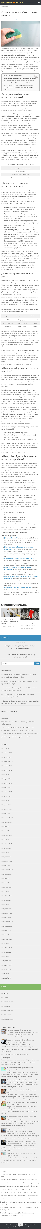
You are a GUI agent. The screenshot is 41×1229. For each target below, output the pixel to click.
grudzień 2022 (7, 809)
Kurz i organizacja (8, 1010)
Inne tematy (6, 1006)
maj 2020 (6, 943)
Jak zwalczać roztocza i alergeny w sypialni (18, 1030)
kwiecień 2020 (7, 948)
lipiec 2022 (6, 831)
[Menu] (38, 2)
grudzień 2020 (7, 913)
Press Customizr (29, 1227)
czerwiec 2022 (7, 835)
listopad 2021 (7, 865)
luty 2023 (6, 800)
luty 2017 (6, 974)
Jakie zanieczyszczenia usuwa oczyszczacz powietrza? (19, 80)
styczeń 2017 (7, 978)
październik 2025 (8, 761)
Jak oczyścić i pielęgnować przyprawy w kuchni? (15, 737)
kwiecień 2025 (7, 770)
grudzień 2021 (7, 861)
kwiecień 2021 (7, 896)
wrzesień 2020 (7, 926)
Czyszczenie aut (8, 1002)
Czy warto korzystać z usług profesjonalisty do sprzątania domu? (19, 1196)
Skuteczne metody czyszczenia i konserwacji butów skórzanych (18, 1180)
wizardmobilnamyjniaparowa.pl (15, 19)
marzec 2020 (7, 952)
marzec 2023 (7, 796)
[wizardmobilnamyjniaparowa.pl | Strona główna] (16, 2)
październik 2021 (8, 870)
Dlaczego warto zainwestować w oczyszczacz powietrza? (20, 78)
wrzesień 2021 (7, 874)
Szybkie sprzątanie (8, 1019)
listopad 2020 (7, 917)
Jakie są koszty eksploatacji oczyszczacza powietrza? (18, 85)
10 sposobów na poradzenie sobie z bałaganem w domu (22, 1080)
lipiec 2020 (6, 935)
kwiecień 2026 (7, 753)
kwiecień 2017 (7, 965)
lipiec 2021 (6, 883)
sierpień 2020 (7, 930)
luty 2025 (6, 774)
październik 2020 (8, 922)
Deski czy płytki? (6, 1058)
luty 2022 (6, 852)
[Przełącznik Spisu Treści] (35, 76)
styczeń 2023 (7, 805)
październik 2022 (8, 818)
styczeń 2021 (7, 909)
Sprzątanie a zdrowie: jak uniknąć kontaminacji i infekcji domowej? (19, 1199)
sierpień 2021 (7, 878)
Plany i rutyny (7, 1015)
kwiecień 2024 (7, 783)
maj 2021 (6, 891)
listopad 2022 (7, 813)
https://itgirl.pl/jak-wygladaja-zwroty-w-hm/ (14, 1054)
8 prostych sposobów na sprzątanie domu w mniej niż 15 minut (18, 1186)
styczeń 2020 (7, 961)
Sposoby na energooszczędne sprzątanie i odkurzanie (16, 1189)
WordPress (16, 1227)
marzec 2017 (7, 969)
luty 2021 (6, 904)
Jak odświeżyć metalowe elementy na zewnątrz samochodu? (19, 734)
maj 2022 (6, 839)
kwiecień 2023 (7, 792)
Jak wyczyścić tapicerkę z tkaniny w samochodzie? (21, 1141)
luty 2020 (6, 956)
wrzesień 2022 (7, 822)
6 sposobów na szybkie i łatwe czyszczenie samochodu (17, 730)
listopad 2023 (7, 787)
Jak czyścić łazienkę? (10, 538)
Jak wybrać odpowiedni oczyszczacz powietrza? (17, 83)
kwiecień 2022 (7, 844)
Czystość (4, 7)
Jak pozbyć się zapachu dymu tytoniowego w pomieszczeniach (18, 1192)
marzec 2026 (7, 757)
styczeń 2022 (7, 857)
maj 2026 (6, 748)
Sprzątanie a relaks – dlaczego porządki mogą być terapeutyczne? (9, 621)
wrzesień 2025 (7, 766)
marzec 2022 (7, 848)
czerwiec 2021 (7, 887)
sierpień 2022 (7, 826)
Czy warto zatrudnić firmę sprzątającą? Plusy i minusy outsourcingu (20, 1183)
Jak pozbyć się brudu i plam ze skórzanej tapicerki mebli (17, 727)
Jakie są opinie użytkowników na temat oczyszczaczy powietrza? (18, 88)
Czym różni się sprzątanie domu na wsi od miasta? (19, 558)
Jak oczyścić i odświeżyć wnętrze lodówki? (17, 588)
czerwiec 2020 (7, 939)
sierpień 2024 (7, 779)
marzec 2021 (7, 900)
